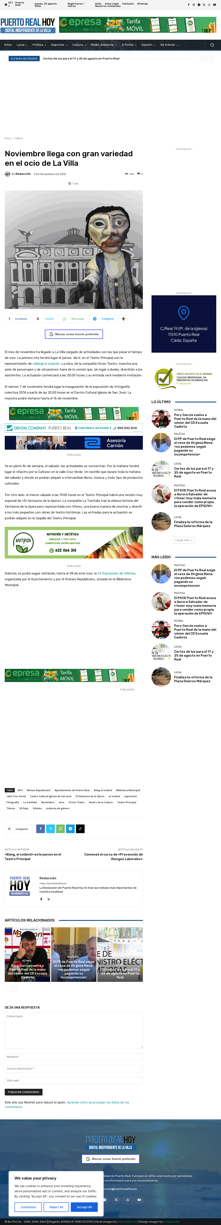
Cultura (18, 138)
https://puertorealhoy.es (52, 883)
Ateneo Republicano (39, 790)
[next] (209, 58)
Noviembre (47, 802)
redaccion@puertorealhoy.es (117, 1189)
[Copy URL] (80, 828)
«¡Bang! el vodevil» (46, 364)
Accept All (84, 1207)
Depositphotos (127, 1221)
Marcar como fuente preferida (77, 334)
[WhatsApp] (209, 5)
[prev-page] (7, 989)
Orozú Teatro (77, 802)
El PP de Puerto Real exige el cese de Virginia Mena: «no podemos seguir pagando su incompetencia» (73, 969)
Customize (28, 1207)
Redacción (23, 173)
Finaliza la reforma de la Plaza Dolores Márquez (193, 524)
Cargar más (182, 540)
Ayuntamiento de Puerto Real (72, 790)
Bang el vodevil (103, 790)
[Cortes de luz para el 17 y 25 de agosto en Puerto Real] (120, 954)
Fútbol (27, 961)
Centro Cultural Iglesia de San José (50, 796)
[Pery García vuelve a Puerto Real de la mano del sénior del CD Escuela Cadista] (27, 954)
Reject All (56, 1207)
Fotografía (12, 802)
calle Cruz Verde (16, 796)
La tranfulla (30, 802)
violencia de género (58, 808)
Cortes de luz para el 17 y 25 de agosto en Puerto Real (120, 973)
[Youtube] (214, 5)
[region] (56, 1193)
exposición (130, 796)
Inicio (8, 138)
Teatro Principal (126, 802)
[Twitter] (204, 5)
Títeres (10, 808)
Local (119, 965)
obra (61, 802)
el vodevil (114, 796)
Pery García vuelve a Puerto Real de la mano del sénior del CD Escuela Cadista (27, 971)
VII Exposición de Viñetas (116, 573)
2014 (19, 790)
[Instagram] (193, 5)
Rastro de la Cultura (101, 802)
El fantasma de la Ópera (90, 796)
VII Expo (23, 808)
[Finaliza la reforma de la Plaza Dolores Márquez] (161, 522)
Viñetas (37, 808)
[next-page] (14, 989)
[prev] (202, 58)
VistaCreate (171, 1221)
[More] (123, 318)
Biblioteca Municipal (128, 790)
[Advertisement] (110, 99)
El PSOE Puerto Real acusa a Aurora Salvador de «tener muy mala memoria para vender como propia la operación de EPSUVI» (195, 498)
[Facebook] (188, 5)
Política (73, 957)
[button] (212, 45)
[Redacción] (8, 174)
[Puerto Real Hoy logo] (110, 1142)
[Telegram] (199, 5)
